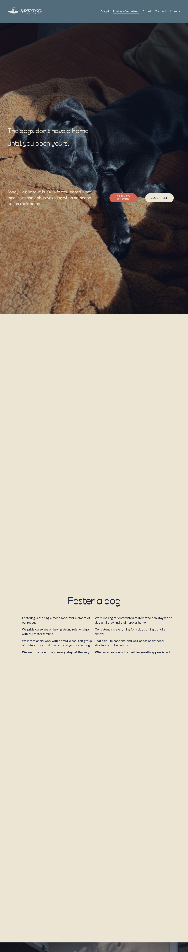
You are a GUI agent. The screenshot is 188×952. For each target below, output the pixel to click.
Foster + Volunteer (126, 11)
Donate (175, 11)
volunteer (159, 197)
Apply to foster (123, 198)
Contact (160, 11)
